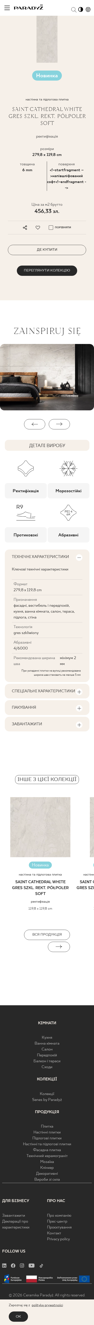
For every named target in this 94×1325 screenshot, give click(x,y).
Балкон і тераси (47, 1061)
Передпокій (47, 1055)
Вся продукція (47, 935)
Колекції (47, 1094)
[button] (34, 424)
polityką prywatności (47, 1305)
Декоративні (47, 1173)
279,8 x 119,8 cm (47, 155)
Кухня (47, 1037)
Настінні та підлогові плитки (47, 1144)
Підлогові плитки (47, 1138)
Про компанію (59, 1215)
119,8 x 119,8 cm (40, 909)
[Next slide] (59, 947)
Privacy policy (58, 1239)
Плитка (47, 1126)
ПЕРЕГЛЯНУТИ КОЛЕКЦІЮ (47, 270)
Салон (47, 1049)
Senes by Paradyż (47, 1100)
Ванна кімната (47, 1043)
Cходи (47, 1067)
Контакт (54, 1233)
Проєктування (59, 1227)
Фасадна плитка (47, 1150)
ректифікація (40, 902)
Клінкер (47, 1168)
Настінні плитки (47, 1132)
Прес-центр (57, 1221)
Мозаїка (47, 1162)
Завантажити (13, 1215)
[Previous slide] (35, 947)
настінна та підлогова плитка (40, 874)
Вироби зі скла (47, 1179)
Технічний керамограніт (47, 1156)
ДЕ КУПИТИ (47, 250)
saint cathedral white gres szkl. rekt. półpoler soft (40, 888)
